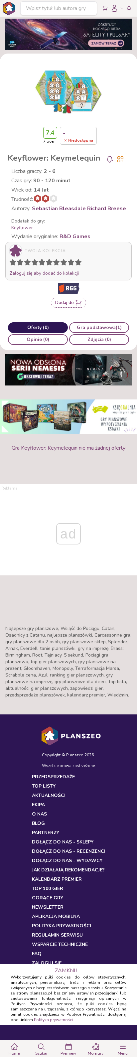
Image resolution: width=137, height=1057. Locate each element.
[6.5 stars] (55, 263)
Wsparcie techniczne (60, 944)
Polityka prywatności (53, 1019)
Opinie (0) (38, 339)
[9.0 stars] (72, 263)
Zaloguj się (47, 963)
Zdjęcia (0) (99, 339)
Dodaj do (64, 302)
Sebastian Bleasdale (59, 208)
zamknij (66, 970)
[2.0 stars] (21, 263)
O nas (39, 814)
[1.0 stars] (14, 263)
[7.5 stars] (62, 263)
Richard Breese (106, 208)
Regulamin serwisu (57, 935)
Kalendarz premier (57, 879)
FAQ (37, 954)
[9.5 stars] (76, 263)
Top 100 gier (47, 888)
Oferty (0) (38, 327)
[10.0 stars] (79, 263)
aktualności (49, 795)
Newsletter (48, 907)
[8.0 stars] (65, 263)
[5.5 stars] (47, 263)
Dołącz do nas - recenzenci (68, 851)
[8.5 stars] (69, 263)
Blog (38, 823)
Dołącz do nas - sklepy (62, 842)
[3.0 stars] (29, 263)
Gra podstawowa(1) (99, 327)
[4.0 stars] (36, 263)
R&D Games (75, 236)
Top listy (44, 786)
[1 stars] (11, 263)
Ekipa (38, 805)
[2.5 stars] (26, 263)
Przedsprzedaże (53, 777)
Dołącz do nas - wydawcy (67, 860)
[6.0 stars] (51, 263)
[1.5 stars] (18, 263)
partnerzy (45, 833)
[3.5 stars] (33, 263)
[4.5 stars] (40, 263)
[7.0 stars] (58, 263)
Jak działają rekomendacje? (68, 870)
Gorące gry (47, 898)
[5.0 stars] (43, 263)
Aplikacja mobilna (56, 916)
